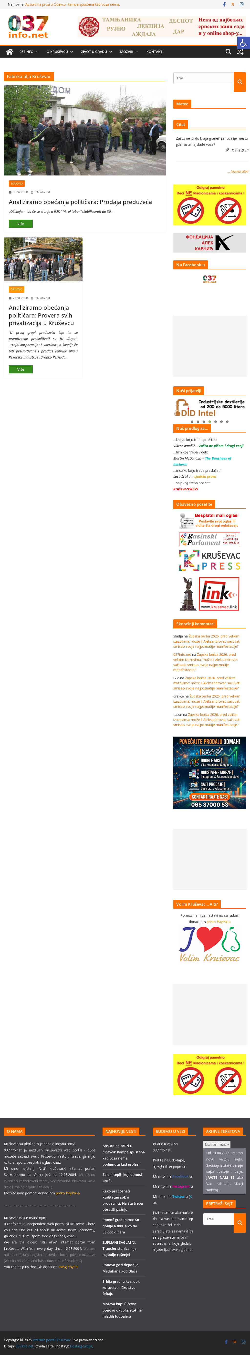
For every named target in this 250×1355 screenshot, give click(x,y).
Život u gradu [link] (94, 51)
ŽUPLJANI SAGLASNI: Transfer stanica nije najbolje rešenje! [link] (119, 1248)
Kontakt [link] (154, 51)
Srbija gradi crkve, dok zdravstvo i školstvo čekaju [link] (121, 1287)
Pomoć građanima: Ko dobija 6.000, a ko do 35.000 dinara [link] (121, 1225)
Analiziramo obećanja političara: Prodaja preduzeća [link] (80, 202)
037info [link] (26, 51)
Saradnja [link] (17, 183)
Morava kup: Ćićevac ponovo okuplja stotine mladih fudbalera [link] (122, 1310)
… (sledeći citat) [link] (238, 171)
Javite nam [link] (161, 1212)
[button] (36, 51)
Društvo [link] (16, 289)
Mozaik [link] (126, 51)
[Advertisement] (210, 346)
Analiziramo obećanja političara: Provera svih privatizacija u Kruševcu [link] (41, 315)
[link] (243, 43)
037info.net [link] (42, 192)
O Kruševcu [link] (57, 51)
